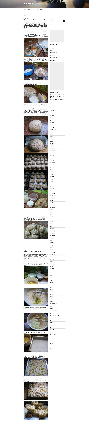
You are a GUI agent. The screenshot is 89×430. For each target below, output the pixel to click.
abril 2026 (51, 117)
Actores (51, 275)
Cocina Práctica (52, 292)
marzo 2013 (52, 247)
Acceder (51, 343)
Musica (51, 320)
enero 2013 (52, 250)
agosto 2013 (52, 238)
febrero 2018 (52, 216)
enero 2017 (52, 228)
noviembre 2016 (52, 231)
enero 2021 (52, 179)
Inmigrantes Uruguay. (53, 310)
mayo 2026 (52, 115)
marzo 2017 (52, 224)
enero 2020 (52, 191)
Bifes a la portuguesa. (53, 52)
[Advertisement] (57, 36)
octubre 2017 (52, 221)
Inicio (24, 9)
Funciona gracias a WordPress (27, 427)
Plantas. (51, 325)
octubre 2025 (52, 127)
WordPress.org (52, 348)
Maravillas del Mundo (53, 317)
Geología (51, 301)
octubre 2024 (52, 148)
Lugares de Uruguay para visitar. (55, 315)
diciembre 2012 (52, 252)
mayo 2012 (52, 264)
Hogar (51, 306)
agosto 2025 (52, 131)
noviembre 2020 (52, 183)
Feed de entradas (52, 345)
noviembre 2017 (52, 219)
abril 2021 (51, 174)
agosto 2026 (52, 110)
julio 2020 (51, 186)
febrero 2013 (52, 249)
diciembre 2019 (52, 193)
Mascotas (51, 318)
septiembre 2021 (52, 165)
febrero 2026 (52, 120)
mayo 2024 (52, 157)
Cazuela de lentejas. (53, 55)
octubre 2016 (52, 233)
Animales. (51, 277)
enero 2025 (52, 143)
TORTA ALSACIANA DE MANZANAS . (34, 252)
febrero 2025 (52, 141)
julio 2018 (51, 212)
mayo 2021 (52, 172)
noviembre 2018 (52, 207)
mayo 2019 (52, 200)
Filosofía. (51, 299)
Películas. (51, 322)
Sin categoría (52, 332)
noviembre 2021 (52, 162)
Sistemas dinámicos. (53, 334)
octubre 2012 (52, 256)
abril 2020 (51, 190)
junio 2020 (52, 188)
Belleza (51, 287)
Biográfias (51, 289)
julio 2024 (51, 153)
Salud (51, 327)
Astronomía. (52, 284)
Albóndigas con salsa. (53, 57)
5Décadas (29, 3)
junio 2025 (52, 134)
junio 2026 (52, 113)
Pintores (51, 324)
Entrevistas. (52, 294)
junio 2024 (52, 155)
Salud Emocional (52, 329)
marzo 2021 (52, 176)
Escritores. (52, 296)
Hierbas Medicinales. (53, 303)
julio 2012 (51, 261)
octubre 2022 (52, 160)
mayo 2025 (52, 136)
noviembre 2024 (52, 146)
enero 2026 (52, 122)
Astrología (51, 282)
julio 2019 (51, 198)
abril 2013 (51, 245)
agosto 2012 (52, 259)
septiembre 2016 (52, 235)
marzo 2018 (52, 214)
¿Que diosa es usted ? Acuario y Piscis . (59, 99)
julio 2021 (51, 169)
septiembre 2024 (53, 150)
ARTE (51, 280)
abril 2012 (51, 266)
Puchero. (51, 50)
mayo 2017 (52, 223)
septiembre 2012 (52, 257)
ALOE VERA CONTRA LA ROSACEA (59, 94)
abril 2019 (51, 202)
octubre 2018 (52, 209)
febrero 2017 (52, 226)
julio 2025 (51, 132)
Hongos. (51, 308)
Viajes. (51, 336)
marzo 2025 (52, 139)
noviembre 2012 (52, 254)
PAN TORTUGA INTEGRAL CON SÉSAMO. (35, 19)
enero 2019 (52, 205)
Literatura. (51, 313)
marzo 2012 (52, 268)
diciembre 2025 (52, 124)
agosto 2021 (52, 167)
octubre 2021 (52, 164)
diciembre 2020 (52, 181)
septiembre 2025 (53, 129)
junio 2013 (51, 242)
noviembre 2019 (52, 195)
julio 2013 (51, 240)
